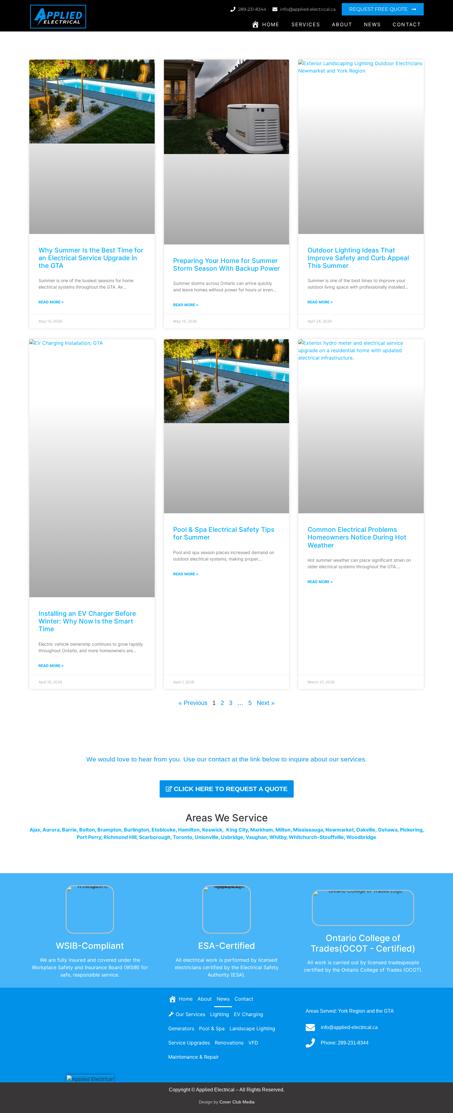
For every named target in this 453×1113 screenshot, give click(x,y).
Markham (261, 830)
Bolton (87, 830)
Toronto (182, 837)
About (342, 24)
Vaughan (256, 837)
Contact (407, 24)
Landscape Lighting (252, 1028)
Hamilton (189, 830)
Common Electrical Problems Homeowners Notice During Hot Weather (357, 537)
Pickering (411, 830)
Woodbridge (361, 837)
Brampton (109, 830)
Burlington (136, 830)
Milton (283, 830)
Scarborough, (155, 837)
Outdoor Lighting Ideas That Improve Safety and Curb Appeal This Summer (358, 257)
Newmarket (339, 830)
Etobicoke (164, 830)
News (372, 24)
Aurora (51, 830)
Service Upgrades (189, 1043)
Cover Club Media (237, 1101)
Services (306, 24)
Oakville (365, 830)
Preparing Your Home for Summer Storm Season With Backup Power (226, 264)
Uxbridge (232, 837)
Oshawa (388, 830)
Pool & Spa (212, 1028)
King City (237, 830)
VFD (253, 1043)
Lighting (219, 1014)
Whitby (277, 837)
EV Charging (248, 1014)
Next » (266, 702)
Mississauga (308, 830)
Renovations (229, 1043)
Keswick (212, 830)
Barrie (69, 830)
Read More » (51, 302)
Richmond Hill (120, 837)
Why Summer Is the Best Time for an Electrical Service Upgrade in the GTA (91, 257)
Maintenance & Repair (193, 1057)
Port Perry (89, 837)
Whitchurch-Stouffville (316, 837)
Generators (181, 1028)
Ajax (35, 830)
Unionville (206, 837)
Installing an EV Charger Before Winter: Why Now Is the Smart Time (87, 621)
